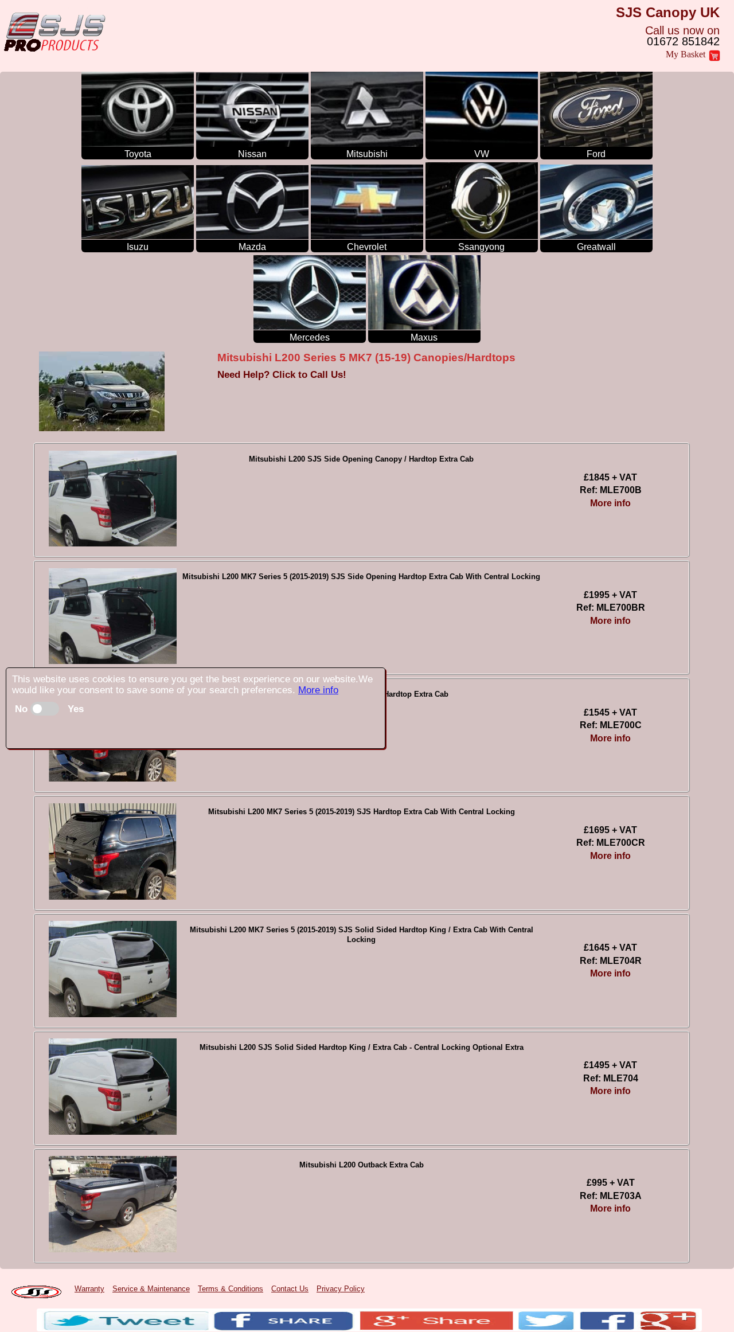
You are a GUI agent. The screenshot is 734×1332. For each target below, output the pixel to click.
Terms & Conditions (230, 1288)
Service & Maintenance (151, 1288)
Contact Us (290, 1288)
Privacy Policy (341, 1288)
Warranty (89, 1288)
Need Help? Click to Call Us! (281, 374)
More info (318, 690)
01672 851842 (683, 41)
